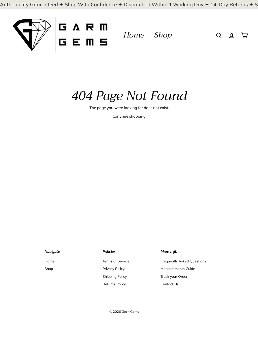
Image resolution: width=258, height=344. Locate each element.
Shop (163, 35)
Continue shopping (129, 116)
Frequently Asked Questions (183, 261)
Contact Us (169, 284)
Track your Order (173, 276)
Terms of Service (116, 261)
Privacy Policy (113, 268)
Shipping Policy (115, 276)
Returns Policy (114, 284)
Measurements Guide (177, 268)
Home (133, 35)
